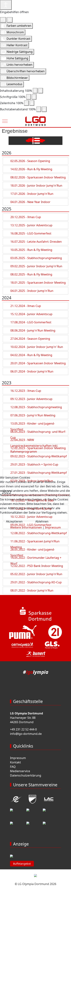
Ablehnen (41, 521)
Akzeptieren (14, 521)
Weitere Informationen (26, 527)
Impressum (53, 527)
